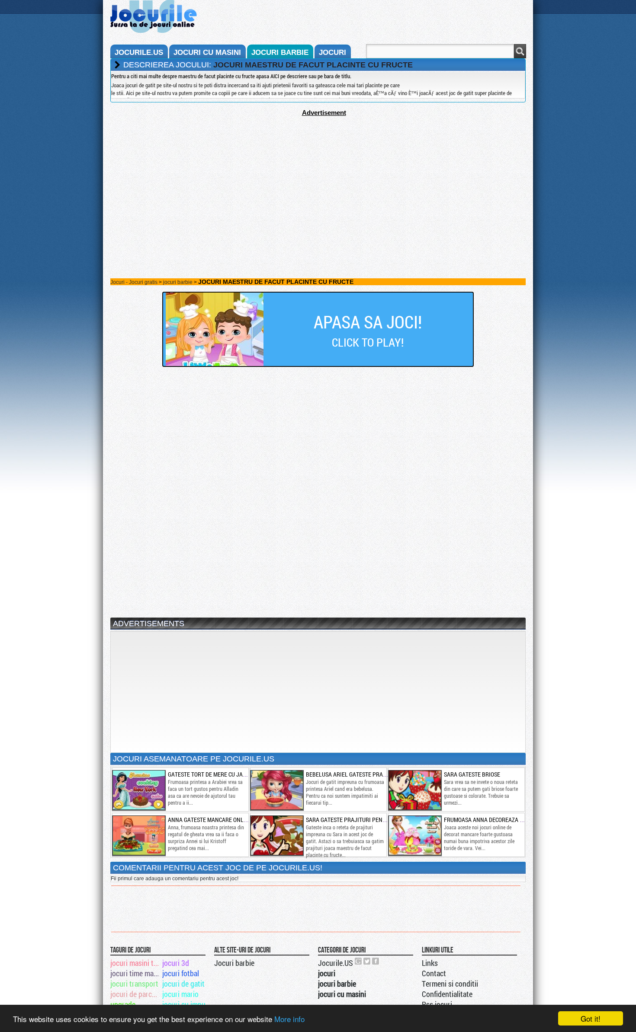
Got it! (591, 1018)
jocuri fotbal (180, 973)
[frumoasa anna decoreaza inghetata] (414, 835)
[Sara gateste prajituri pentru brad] (276, 835)
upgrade (122, 1004)
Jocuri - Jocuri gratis (133, 282)
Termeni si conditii (450, 983)
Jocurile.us (139, 52)
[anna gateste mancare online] (138, 835)
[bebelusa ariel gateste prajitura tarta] (276, 790)
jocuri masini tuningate (135, 963)
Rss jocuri (437, 1004)
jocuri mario (180, 994)
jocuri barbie (279, 52)
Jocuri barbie (234, 963)
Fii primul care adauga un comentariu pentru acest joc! (174, 879)
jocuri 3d (175, 963)
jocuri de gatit (183, 983)
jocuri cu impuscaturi (187, 1004)
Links (430, 963)
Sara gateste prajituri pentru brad (357, 819)
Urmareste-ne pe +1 (359, 961)
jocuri (332, 52)
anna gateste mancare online (210, 819)
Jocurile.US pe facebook (376, 961)
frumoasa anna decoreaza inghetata (496, 819)
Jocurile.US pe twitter (367, 961)
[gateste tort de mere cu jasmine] (138, 790)
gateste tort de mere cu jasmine (213, 774)
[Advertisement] (318, 176)
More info (289, 1018)
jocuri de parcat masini (135, 994)
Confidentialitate (447, 994)
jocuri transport (134, 983)
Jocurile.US (335, 963)
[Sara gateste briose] (414, 790)
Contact (434, 973)
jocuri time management (135, 973)
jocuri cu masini (207, 52)
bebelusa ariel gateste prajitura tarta (362, 774)
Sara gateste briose (472, 774)
